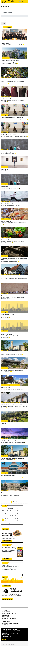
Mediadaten (5, 615)
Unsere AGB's (6, 621)
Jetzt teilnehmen (6, 540)
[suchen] (23, 1)
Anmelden (4, 577)
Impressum (5, 616)
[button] (20, 1)
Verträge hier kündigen (9, 613)
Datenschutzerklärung (9, 572)
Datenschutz (6, 620)
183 (16, 501)
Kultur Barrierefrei (7, 599)
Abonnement (6, 612)
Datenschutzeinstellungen (10, 623)
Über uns (5, 624)
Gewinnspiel (5, 610)
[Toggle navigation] (26, 1)
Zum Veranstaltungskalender (8, 523)
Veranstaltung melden (9, 618)
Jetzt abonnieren (6, 558)
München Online (8, 643)
